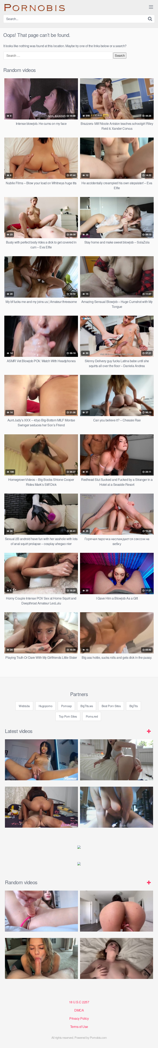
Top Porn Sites (68, 716)
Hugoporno (45, 706)
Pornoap (66, 706)
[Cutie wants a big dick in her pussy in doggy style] (116, 759)
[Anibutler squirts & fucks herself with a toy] (41, 911)
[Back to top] (151, 1039)
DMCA (79, 1010)
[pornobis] (34, 7)
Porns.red (92, 716)
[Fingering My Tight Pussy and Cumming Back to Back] (41, 759)
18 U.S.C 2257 (79, 1002)
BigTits (133, 706)
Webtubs (24, 706)
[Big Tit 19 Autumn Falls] (116, 911)
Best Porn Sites (111, 706)
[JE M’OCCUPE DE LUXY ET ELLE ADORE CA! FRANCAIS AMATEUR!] (116, 958)
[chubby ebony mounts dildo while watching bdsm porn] (116, 807)
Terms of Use (79, 1026)
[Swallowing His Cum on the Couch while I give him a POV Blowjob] (41, 958)
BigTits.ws (86, 706)
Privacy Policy (79, 1018)
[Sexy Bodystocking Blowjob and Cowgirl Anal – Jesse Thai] (41, 807)
